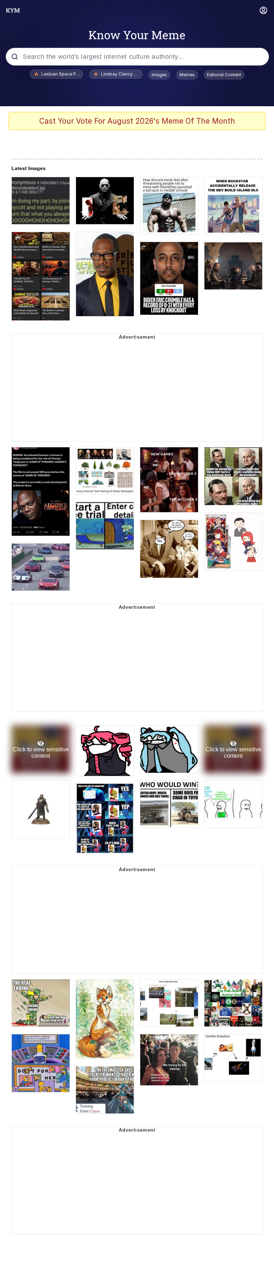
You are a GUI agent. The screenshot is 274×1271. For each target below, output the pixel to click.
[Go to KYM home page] (13, 10)
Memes (187, 74)
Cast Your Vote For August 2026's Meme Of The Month (137, 121)
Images (159, 74)
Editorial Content (224, 74)
